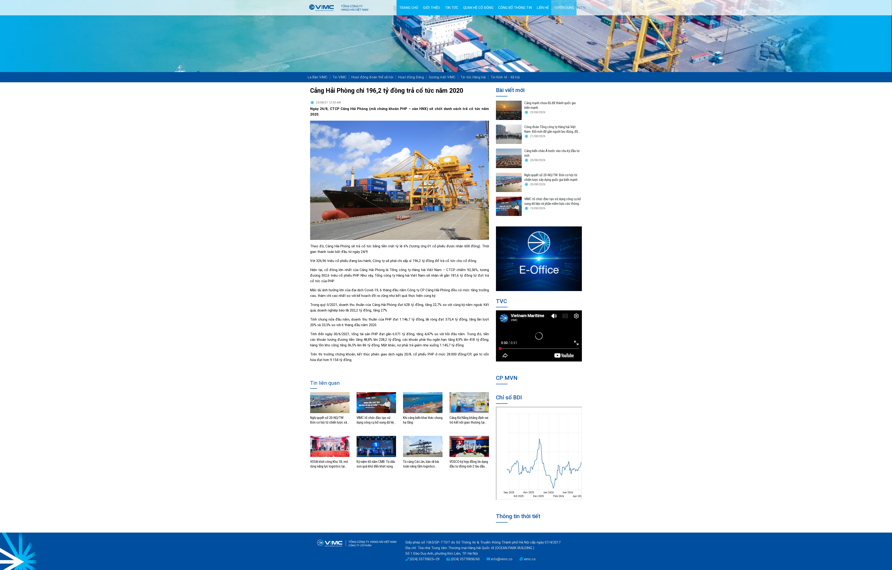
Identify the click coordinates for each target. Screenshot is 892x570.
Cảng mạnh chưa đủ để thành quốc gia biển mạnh (550, 105)
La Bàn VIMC (318, 77)
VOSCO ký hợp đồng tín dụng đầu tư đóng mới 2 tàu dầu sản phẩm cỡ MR (468, 464)
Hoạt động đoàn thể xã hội (372, 77)
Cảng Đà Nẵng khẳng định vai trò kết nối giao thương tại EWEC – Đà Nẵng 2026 (468, 420)
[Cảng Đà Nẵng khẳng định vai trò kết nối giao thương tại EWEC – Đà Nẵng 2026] (469, 402)
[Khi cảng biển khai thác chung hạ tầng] (423, 402)
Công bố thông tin (515, 8)
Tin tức (451, 8)
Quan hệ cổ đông (478, 8)
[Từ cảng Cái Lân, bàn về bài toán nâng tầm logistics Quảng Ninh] (423, 446)
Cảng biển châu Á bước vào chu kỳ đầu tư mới (552, 153)
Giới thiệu (431, 8)
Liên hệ (543, 8)
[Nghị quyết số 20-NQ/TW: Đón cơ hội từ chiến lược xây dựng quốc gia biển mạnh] (330, 402)
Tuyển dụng (564, 8)
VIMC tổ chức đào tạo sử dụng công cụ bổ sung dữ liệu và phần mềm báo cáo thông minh (376, 420)
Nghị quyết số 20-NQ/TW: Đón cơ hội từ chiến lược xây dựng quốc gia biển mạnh (329, 420)
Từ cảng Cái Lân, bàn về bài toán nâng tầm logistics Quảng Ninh (421, 464)
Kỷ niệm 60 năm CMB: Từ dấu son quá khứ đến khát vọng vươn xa (376, 464)
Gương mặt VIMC (442, 77)
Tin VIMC (339, 77)
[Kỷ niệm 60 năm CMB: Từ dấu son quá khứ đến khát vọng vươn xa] (376, 446)
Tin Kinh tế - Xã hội (505, 77)
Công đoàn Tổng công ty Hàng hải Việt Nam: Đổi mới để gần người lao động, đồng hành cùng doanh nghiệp (552, 129)
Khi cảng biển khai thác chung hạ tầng (423, 420)
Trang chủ (408, 8)
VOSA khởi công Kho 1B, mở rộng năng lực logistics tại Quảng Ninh (329, 464)
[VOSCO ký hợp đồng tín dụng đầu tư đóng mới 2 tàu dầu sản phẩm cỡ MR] (469, 446)
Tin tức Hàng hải (473, 77)
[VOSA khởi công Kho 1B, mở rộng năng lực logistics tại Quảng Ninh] (330, 446)
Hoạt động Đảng (411, 77)
